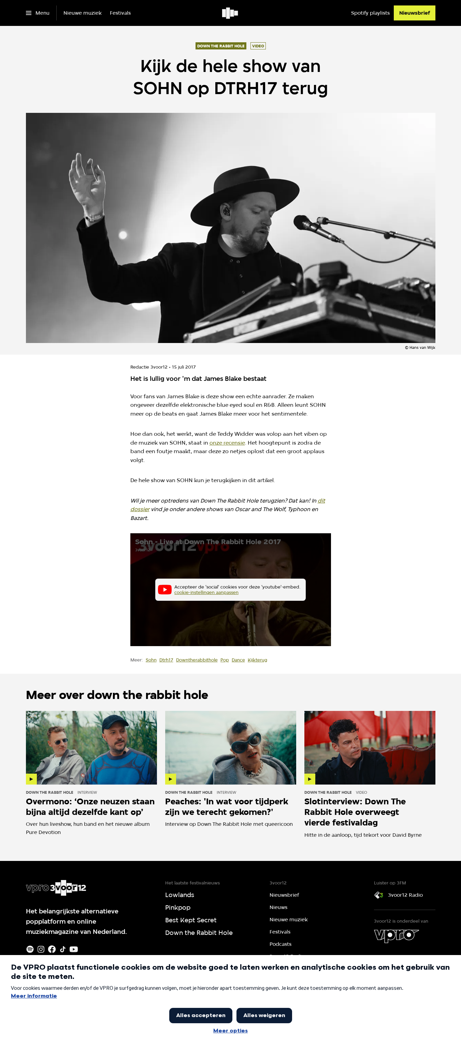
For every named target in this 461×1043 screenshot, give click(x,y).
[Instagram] (41, 949)
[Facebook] (52, 949)
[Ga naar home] (230, 13)
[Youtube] (74, 949)
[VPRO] (396, 936)
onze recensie (227, 442)
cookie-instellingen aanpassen (206, 592)
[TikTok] (63, 949)
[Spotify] (30, 949)
